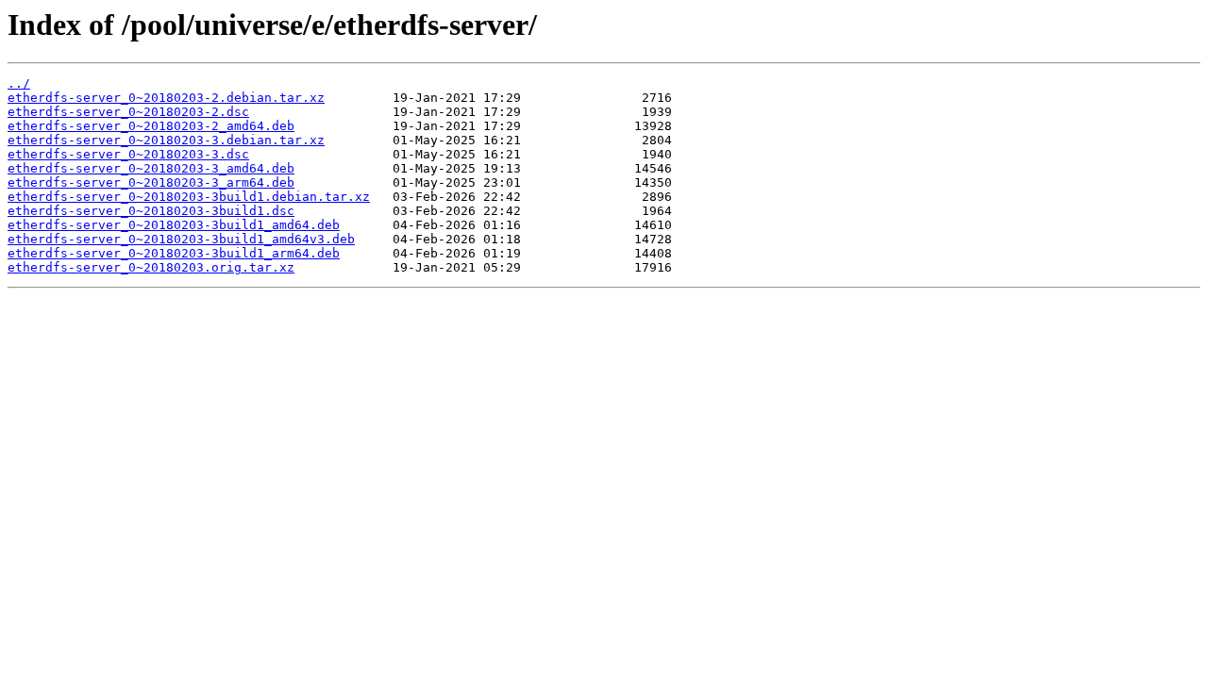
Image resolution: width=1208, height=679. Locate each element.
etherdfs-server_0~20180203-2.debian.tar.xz (166, 98)
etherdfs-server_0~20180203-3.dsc (128, 154)
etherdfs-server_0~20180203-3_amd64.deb (151, 168)
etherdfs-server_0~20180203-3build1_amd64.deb (174, 225)
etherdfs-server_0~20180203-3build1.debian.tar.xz (189, 197)
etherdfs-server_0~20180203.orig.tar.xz (151, 267)
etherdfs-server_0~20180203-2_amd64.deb (151, 126)
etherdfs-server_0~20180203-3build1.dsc (151, 211)
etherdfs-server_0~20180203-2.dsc (128, 112)
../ (19, 83)
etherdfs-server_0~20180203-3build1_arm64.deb (174, 253)
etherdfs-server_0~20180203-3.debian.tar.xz (166, 140)
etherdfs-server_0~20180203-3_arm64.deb (151, 182)
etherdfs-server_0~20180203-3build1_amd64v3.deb (181, 239)
